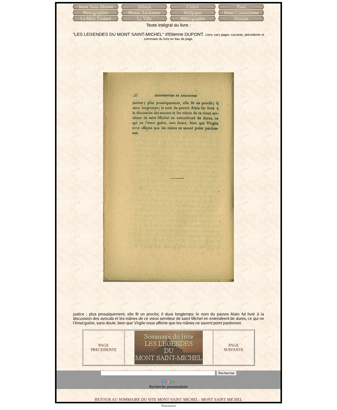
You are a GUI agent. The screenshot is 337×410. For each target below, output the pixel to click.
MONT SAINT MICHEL (221, 399)
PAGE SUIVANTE (233, 347)
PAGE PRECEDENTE (104, 347)
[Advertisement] (168, 56)
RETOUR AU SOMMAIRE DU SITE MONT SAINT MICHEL (146, 399)
